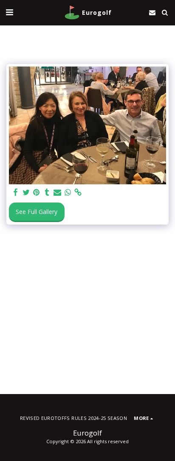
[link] (78, 192)
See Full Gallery (36, 212)
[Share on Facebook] (16, 192)
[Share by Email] (57, 192)
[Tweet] (26, 192)
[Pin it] (36, 192)
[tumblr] (47, 192)
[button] (9, 12)
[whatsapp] (68, 192)
